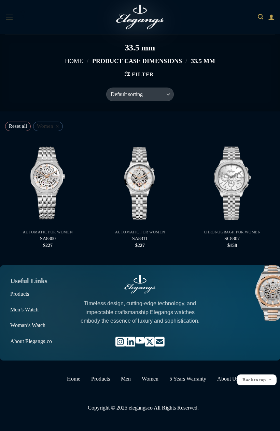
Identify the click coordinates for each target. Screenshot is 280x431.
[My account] (271, 17)
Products (19, 294)
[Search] (260, 17)
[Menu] (9, 17)
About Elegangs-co (31, 341)
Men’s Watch (24, 309)
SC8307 (232, 238)
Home (74, 61)
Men (126, 379)
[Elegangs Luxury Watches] (140, 17)
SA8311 (140, 238)
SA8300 (48, 238)
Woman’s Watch (27, 325)
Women (150, 379)
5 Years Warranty (187, 379)
